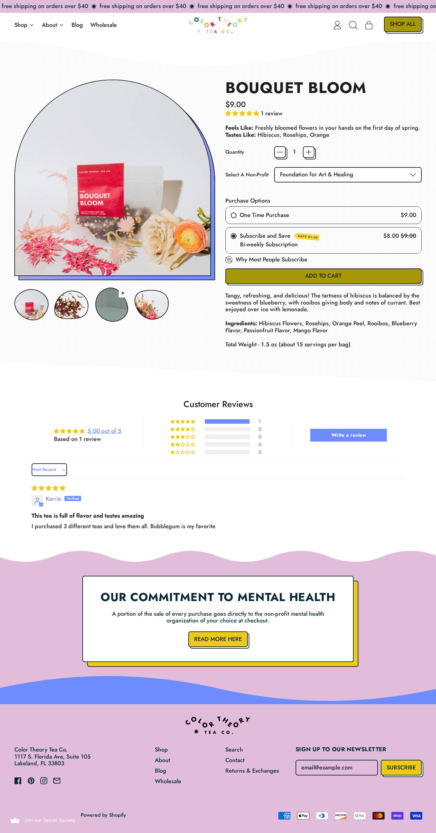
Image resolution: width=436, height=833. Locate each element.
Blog (77, 25)
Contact (234, 760)
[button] (353, 25)
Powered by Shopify (103, 815)
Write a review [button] (348, 435)
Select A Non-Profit (246, 175)
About (162, 760)
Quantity (234, 152)
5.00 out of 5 (104, 431)
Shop (161, 749)
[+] (308, 152)
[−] (280, 152)
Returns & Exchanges (252, 771)
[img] (48, 488)
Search (234, 749)
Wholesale (103, 25)
